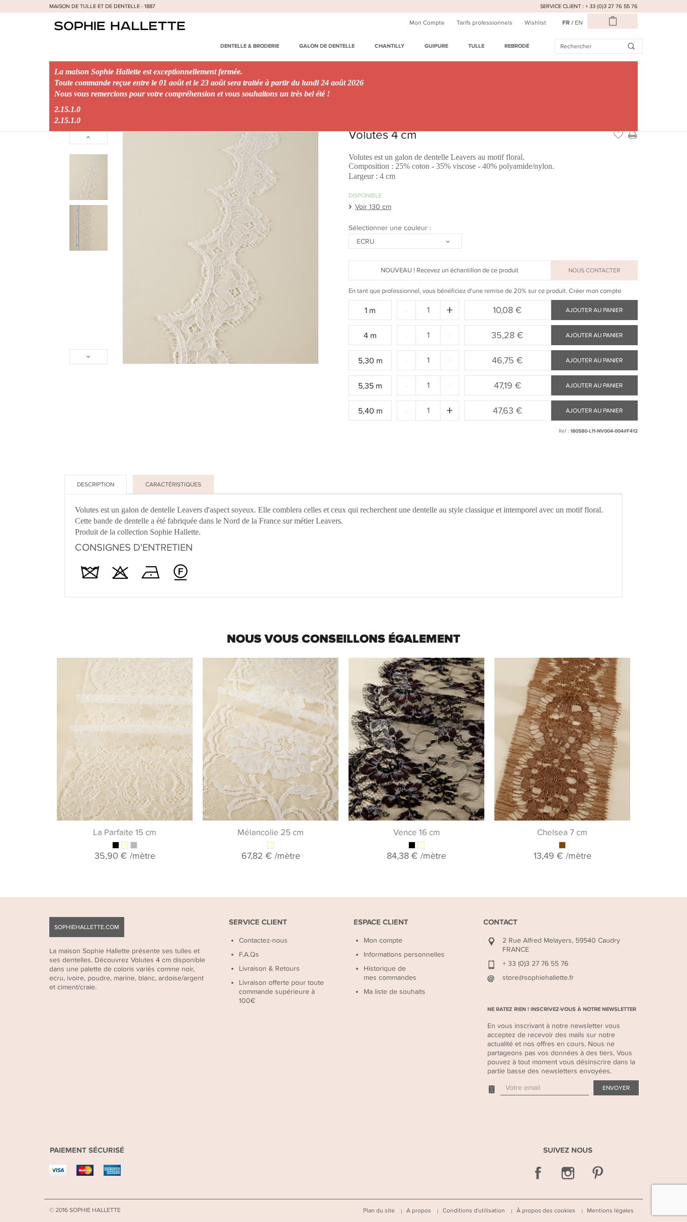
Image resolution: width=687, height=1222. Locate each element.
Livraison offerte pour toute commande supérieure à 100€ (281, 991)
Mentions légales (610, 1210)
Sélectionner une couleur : (391, 228)
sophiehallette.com (86, 927)
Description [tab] (95, 484)
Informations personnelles (404, 954)
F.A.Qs (249, 954)
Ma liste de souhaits (394, 991)
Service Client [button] (258, 922)
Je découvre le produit (125, 670)
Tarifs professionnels (484, 22)
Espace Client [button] (381, 922)
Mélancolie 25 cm (270, 833)
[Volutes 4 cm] (88, 177)
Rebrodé (516, 46)
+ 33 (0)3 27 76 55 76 (535, 963)
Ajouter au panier (594, 310)
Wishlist (535, 22)
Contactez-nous (263, 940)
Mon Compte (427, 22)
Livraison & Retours (269, 968)
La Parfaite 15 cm (124, 833)
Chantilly (389, 46)
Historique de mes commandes (390, 973)
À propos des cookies (546, 1210)
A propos (418, 1210)
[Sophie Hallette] (119, 26)
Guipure (436, 46)
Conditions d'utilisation (474, 1210)
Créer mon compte (595, 291)
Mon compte (383, 940)
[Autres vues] (88, 136)
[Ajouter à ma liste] (618, 134)
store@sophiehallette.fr (538, 977)
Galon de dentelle (327, 46)
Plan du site (379, 1210)
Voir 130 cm (373, 206)
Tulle (476, 46)
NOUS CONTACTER (594, 270)
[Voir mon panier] (612, 21)
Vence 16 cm (416, 833)
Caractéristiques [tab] (173, 484)
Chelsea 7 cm (562, 833)
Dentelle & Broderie (249, 46)
